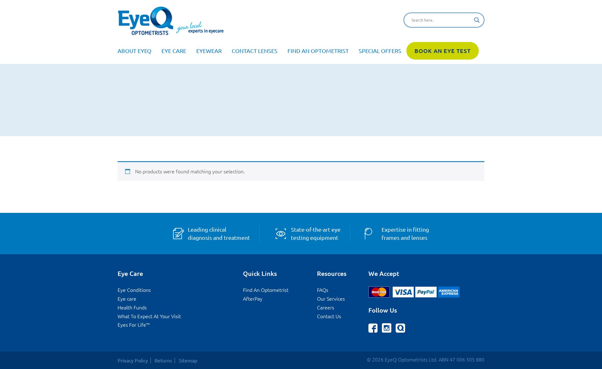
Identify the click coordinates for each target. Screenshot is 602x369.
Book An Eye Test (443, 51)
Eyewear (209, 51)
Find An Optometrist (318, 51)
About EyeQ (134, 51)
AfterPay (252, 299)
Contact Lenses (254, 51)
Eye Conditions (134, 290)
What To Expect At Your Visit (149, 316)
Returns (163, 360)
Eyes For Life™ (134, 325)
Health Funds (132, 307)
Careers (325, 307)
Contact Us (329, 316)
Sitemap (188, 360)
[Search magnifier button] (477, 20)
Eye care (173, 51)
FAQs (322, 290)
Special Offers (380, 51)
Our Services (331, 299)
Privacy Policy (133, 360)
